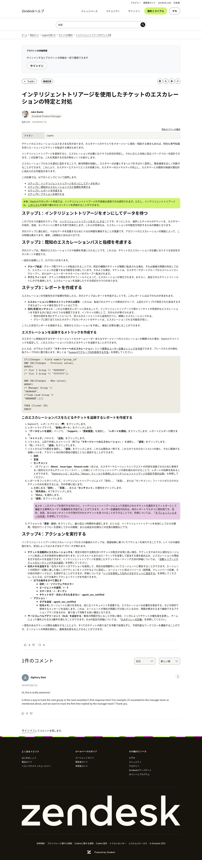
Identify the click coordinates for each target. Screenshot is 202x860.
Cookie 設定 (101, 843)
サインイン (134, 11)
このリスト (34, 205)
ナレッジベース (89, 11)
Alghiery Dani (38, 677)
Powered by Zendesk (104, 852)
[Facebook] (171, 81)
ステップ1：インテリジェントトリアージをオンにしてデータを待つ (64, 183)
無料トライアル (155, 11)
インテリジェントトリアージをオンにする (82, 221)
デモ (174, 11)
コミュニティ (113, 11)
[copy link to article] (177, 81)
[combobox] (144, 661)
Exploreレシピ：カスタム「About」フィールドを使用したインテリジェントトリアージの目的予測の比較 (108, 473)
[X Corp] (165, 81)
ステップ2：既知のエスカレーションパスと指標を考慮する (59, 187)
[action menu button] (178, 676)
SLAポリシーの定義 (131, 619)
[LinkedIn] (160, 81)
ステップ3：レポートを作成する (45, 190)
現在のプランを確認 (171, 129)
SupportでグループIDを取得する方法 (88, 352)
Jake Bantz (37, 112)
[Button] (25, 645)
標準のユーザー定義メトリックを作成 (122, 348)
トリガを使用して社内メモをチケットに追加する (129, 573)
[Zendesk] (101, 810)
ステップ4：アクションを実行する (46, 194)
